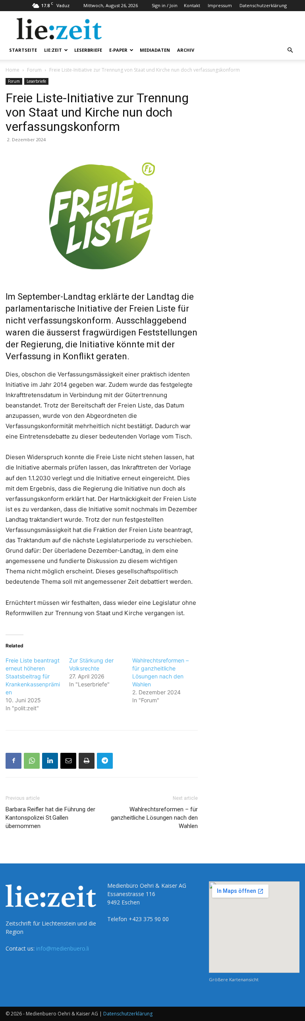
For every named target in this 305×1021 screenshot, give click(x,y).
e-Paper (118, 50)
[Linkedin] (50, 761)
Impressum (220, 5)
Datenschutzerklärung (263, 5)
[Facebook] (13, 761)
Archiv (185, 50)
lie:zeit (53, 50)
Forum (34, 69)
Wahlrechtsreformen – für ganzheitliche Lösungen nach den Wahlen (154, 818)
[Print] (87, 761)
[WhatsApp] (32, 761)
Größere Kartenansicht (234, 979)
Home (12, 69)
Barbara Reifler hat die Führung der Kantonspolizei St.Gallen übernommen (50, 818)
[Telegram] (105, 761)
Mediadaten (155, 50)
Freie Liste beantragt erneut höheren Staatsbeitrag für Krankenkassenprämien (33, 676)
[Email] (68, 761)
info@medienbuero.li (62, 948)
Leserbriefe (88, 50)
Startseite (23, 50)
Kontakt (192, 5)
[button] (289, 50)
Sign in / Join (165, 5)
